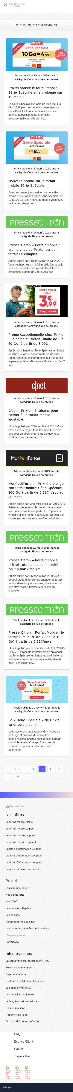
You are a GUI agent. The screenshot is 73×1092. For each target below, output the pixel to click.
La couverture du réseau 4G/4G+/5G (27, 960)
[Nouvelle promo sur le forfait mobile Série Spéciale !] (37, 147)
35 (17, 776)
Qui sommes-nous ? (18, 887)
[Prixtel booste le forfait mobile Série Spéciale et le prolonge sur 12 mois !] (37, 54)
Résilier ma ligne (15, 1007)
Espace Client (23, 1041)
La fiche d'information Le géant (24, 862)
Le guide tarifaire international (23, 868)
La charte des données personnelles (27, 928)
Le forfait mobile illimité (19, 821)
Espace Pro (22, 1056)
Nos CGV (11, 901)
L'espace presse (15, 935)
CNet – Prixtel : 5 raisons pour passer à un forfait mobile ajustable (33, 415)
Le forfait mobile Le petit (20, 828)
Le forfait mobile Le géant (21, 842)
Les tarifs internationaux (20, 994)
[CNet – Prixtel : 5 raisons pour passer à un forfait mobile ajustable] (37, 385)
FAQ (17, 1034)
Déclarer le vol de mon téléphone (25, 980)
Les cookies (13, 914)
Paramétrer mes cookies (20, 921)
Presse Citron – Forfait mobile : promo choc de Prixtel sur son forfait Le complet (34, 249)
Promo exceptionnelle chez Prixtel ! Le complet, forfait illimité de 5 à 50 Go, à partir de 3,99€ (36, 339)
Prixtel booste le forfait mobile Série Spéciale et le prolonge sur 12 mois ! (35, 92)
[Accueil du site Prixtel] (15, 5)
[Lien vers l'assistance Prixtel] (62, 5)
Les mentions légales (18, 908)
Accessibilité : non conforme (22, 1021)
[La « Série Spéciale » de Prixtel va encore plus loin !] (37, 689)
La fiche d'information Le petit (23, 848)
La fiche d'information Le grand (24, 855)
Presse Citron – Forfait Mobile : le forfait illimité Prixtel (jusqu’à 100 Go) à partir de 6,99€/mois (36, 636)
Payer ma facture (16, 974)
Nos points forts (15, 894)
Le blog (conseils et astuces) (22, 1001)
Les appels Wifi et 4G (18, 987)
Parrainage (12, 941)
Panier (18, 1049)
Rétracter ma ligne (17, 1014)
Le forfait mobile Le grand (21, 835)
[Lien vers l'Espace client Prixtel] (70, 5)
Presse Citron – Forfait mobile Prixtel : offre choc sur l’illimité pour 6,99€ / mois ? (33, 564)
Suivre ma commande (19, 967)
